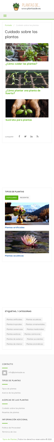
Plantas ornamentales (35, 324)
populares (12, 198)
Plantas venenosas (15, 329)
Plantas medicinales (35, 329)
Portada (8, 25)
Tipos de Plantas (9, 439)
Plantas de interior (14, 344)
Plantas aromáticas (34, 344)
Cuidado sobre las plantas (13, 408)
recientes (24, 198)
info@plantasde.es (17, 372)
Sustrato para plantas (19, 119)
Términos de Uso (9, 432)
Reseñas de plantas (10, 412)
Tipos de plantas (9, 389)
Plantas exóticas (13, 334)
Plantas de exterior (15, 339)
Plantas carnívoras (32, 334)
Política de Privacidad (11, 428)
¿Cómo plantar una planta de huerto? (23, 92)
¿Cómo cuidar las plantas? (21, 63)
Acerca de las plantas (11, 393)
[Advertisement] (27, 165)
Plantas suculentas (35, 339)
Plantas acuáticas (14, 255)
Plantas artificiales (15, 227)
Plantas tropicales (14, 324)
